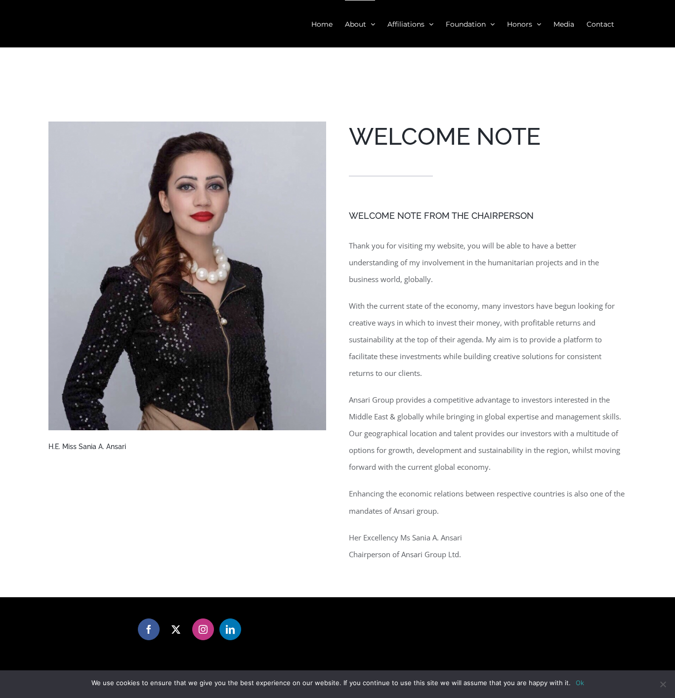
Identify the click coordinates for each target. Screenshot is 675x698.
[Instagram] (203, 629)
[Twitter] (176, 629)
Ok (580, 683)
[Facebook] (149, 629)
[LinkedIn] (230, 629)
